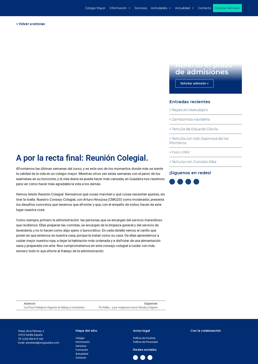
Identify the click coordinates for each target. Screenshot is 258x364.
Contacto (204, 8)
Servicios (141, 8)
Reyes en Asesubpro (189, 110)
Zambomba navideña (190, 119)
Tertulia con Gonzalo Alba (193, 162)
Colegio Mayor (95, 8)
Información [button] (118, 8)
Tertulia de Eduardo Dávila (194, 129)
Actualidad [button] (182, 8)
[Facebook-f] (172, 182)
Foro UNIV (180, 152)
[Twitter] (180, 182)
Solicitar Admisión (227, 8)
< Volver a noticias (30, 24)
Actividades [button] (159, 8)
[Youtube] (196, 182)
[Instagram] (188, 182)
